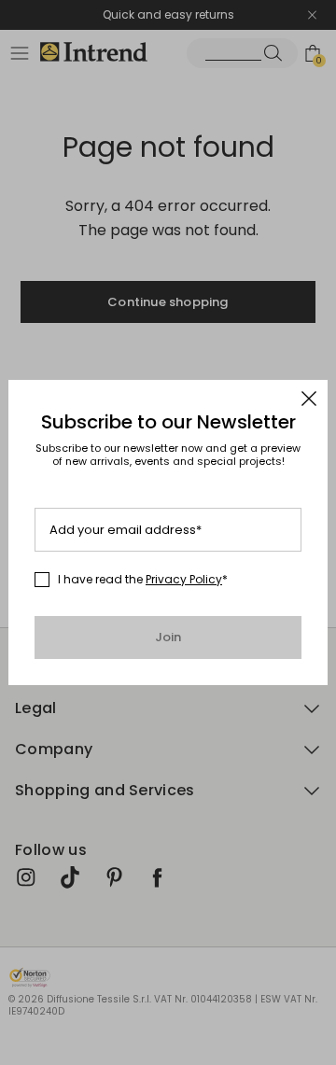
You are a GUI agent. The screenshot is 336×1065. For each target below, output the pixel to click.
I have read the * (143, 579)
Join (168, 637)
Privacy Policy (184, 579)
